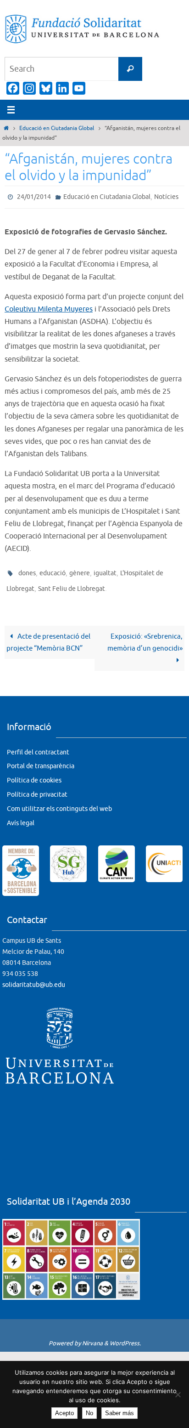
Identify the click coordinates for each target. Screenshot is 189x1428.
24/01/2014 (34, 196)
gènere (79, 570)
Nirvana (92, 1337)
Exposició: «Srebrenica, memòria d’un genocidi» (145, 635)
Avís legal (20, 817)
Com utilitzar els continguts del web (59, 802)
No (89, 1413)
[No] (177, 1394)
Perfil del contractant (38, 746)
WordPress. (125, 1337)
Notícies (166, 196)
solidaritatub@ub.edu (33, 978)
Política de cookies (34, 774)
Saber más (119, 1413)
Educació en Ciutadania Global (56, 128)
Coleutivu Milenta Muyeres (49, 307)
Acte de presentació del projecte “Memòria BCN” (48, 635)
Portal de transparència (40, 760)
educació (52, 570)
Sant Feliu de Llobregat (71, 584)
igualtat (105, 570)
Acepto (64, 1413)
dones (27, 570)
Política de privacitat (37, 788)
